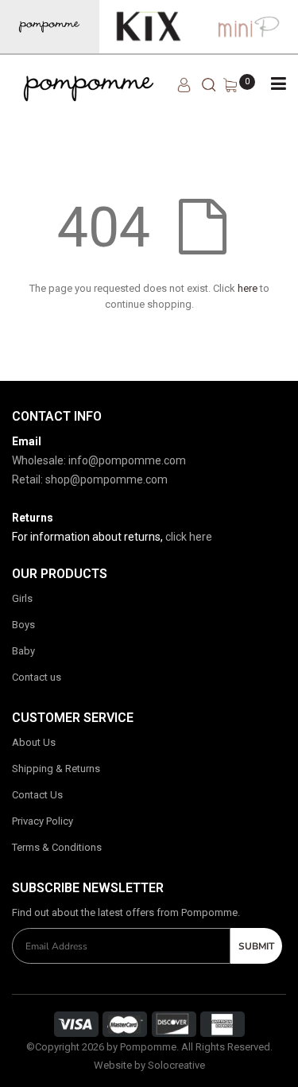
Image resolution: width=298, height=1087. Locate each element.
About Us (34, 742)
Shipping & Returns (56, 768)
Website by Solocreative (149, 1065)
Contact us (36, 677)
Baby (23, 651)
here (247, 288)
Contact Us (37, 795)
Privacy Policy (42, 821)
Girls (22, 598)
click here (188, 536)
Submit (256, 946)
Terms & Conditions (57, 847)
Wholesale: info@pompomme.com (99, 460)
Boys (23, 625)
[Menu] (278, 83)
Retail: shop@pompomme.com (90, 479)
